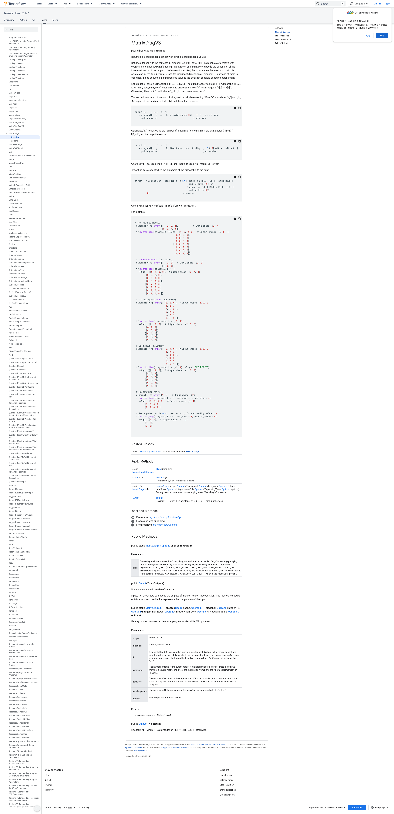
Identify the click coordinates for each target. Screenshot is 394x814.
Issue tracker (226, 775)
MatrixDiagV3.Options (150, 451)
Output (136, 477)
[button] (20, 36)
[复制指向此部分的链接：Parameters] (147, 554)
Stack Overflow (227, 785)
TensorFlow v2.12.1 (16, 13)
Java (44, 19)
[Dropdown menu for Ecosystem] (92, 3)
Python (23, 19)
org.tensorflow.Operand (165, 524)
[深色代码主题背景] (234, 108)
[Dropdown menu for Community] (114, 3)
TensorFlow (136, 35)
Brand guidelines (228, 790)
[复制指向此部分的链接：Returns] (142, 709)
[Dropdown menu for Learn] (57, 3)
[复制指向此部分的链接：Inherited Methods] (161, 511)
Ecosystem (83, 3)
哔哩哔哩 (49, 790)
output (159, 498)
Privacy (57, 807)
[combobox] (330, 3)
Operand (181, 486)
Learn (50, 3)
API (65, 3)
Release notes (226, 780)
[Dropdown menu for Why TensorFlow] (141, 3)
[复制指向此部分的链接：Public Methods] (156, 462)
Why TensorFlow (129, 3)
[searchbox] (21, 29)
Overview (9, 19)
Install (39, 3)
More (55, 19)
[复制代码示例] (239, 108)
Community (105, 3)
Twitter (48, 785)
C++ (34, 19)
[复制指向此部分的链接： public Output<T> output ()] (165, 724)
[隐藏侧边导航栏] (37, 808)
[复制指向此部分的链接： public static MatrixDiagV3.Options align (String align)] (195, 546)
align (158, 469)
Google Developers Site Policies (175, 747)
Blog (47, 775)
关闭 (368, 35)
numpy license (140, 751)
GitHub (377, 3)
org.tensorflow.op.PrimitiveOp (165, 517)
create (159, 486)
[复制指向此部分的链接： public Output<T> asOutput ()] (168, 583)
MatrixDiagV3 (193, 451)
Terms (48, 807)
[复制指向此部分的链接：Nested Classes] (157, 444)
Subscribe (357, 807)
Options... (226, 489)
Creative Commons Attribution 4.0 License (208, 744)
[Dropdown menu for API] (70, 3)
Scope (166, 486)
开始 (382, 35)
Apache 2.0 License (133, 747)
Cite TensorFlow (227, 795)
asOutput (160, 477)
